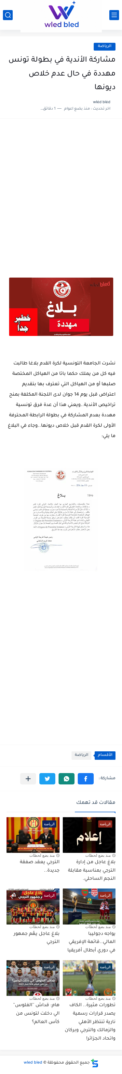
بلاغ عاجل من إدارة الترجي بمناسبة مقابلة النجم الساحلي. (91, 871)
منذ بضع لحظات (98, 855)
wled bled (33, 1063)
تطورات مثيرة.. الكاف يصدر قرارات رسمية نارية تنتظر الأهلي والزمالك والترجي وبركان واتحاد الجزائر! (90, 1022)
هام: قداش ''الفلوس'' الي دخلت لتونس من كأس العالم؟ (36, 1014)
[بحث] (8, 15)
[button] (86, 778)
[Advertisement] (61, 191)
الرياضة (104, 46)
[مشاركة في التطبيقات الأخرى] (28, 778)
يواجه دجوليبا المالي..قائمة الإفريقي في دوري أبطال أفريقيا (91, 942)
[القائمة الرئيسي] (114, 15)
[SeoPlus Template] (95, 1063)
